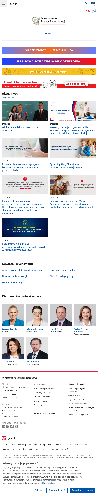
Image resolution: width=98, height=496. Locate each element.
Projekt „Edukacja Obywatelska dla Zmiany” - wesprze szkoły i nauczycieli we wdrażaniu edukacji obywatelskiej (72, 130)
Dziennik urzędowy (42, 397)
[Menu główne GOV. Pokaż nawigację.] (3, 3)
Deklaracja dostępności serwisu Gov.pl (29, 449)
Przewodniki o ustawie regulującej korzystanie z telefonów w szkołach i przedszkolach (22, 167)
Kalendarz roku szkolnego (45, 413)
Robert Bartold (32, 362)
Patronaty (38, 405)
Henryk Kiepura (57, 329)
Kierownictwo (39, 384)
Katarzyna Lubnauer (35, 329)
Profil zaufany (39, 444)
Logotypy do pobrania (77, 399)
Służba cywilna (24, 444)
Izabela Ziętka (8, 362)
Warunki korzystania (78, 444)
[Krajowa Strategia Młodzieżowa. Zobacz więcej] (49, 61)
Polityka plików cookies (77, 403)
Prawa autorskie (60, 444)
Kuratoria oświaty (75, 395)
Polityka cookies (8, 444)
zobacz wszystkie (8, 97)
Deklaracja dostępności (78, 414)
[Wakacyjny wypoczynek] (49, 74)
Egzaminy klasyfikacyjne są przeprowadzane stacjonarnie (66, 166)
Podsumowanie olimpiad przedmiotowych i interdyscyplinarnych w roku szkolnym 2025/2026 (24, 246)
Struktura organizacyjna (44, 388)
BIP (49, 444)
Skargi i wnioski (40, 401)
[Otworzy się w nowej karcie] (4, 426)
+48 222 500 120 (9, 410)
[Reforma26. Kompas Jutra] (49, 53)
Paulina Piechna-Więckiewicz (81, 330)
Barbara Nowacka (9, 329)
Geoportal (6, 449)
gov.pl (11, 438)
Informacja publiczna (43, 392)
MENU (48, 33)
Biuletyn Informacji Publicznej (81, 384)
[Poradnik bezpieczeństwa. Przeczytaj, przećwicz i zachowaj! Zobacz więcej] (49, 84)
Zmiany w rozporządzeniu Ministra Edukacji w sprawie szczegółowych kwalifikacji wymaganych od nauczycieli (71, 204)
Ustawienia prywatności (59, 449)
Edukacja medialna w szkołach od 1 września (21, 129)
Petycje (37, 409)
